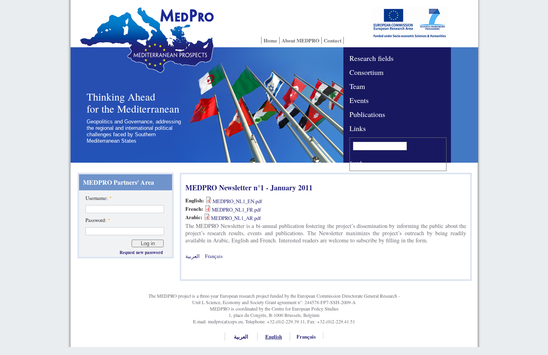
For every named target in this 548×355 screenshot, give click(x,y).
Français (214, 256)
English (273, 336)
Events (359, 100)
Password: (97, 220)
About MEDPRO (300, 40)
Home (270, 40)
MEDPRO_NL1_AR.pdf (236, 218)
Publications (367, 114)
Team (357, 86)
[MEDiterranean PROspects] (144, 45)
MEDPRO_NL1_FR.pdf (236, 209)
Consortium (366, 72)
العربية (192, 256)
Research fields (371, 58)
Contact (332, 40)
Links (357, 128)
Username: (98, 198)
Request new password (141, 252)
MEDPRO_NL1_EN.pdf (237, 201)
